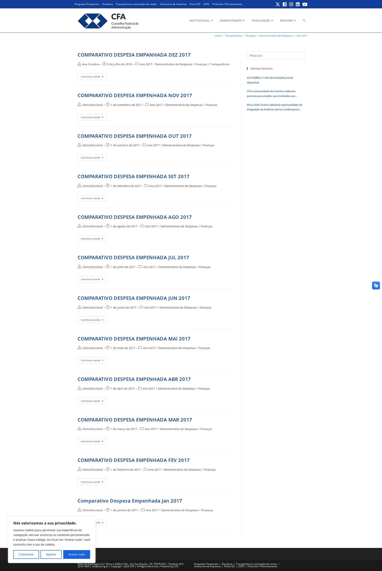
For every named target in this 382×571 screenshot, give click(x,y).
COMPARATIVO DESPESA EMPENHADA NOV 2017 (135, 95)
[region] (52, 539)
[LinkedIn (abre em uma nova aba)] (298, 4)
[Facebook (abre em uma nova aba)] (285, 4)
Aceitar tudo (76, 554)
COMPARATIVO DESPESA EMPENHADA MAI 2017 (134, 338)
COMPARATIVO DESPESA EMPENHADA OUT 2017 (135, 136)
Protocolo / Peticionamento (227, 4)
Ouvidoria (107, 4)
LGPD (206, 4)
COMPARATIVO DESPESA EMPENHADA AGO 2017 (135, 217)
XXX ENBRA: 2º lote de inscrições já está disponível (270, 80)
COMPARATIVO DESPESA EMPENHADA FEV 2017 (134, 460)
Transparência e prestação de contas (136, 4)
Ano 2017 (301, 35)
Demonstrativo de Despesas (173, 64)
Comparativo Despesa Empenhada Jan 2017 (130, 500)
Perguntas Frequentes (87, 4)
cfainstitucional (92, 105)
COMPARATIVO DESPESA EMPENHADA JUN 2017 (134, 298)
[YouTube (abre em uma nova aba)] (304, 4)
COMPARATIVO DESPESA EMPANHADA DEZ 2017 (134, 54)
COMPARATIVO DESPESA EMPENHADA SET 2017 (134, 176)
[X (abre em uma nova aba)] (278, 4)
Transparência (219, 64)
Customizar (26, 554)
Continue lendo (94, 77)
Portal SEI (195, 4)
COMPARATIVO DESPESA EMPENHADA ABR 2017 (134, 379)
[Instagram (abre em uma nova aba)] (291, 4)
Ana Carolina (90, 64)
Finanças (201, 64)
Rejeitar (51, 554)
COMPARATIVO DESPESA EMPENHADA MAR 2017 (135, 419)
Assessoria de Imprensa (173, 4)
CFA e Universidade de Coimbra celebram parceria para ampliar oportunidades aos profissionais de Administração (271, 93)
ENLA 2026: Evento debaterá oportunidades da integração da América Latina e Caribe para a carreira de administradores (274, 107)
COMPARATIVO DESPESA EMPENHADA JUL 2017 (133, 257)
